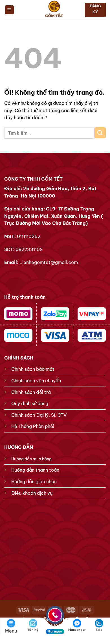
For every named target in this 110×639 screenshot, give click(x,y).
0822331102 (29, 249)
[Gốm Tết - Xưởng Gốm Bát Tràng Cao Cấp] (54, 10)
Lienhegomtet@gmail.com (48, 262)
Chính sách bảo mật (32, 369)
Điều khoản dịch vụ (31, 493)
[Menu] (9, 10)
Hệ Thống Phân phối (32, 426)
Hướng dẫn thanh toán (35, 470)
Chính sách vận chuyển (36, 380)
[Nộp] (100, 132)
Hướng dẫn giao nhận (34, 481)
